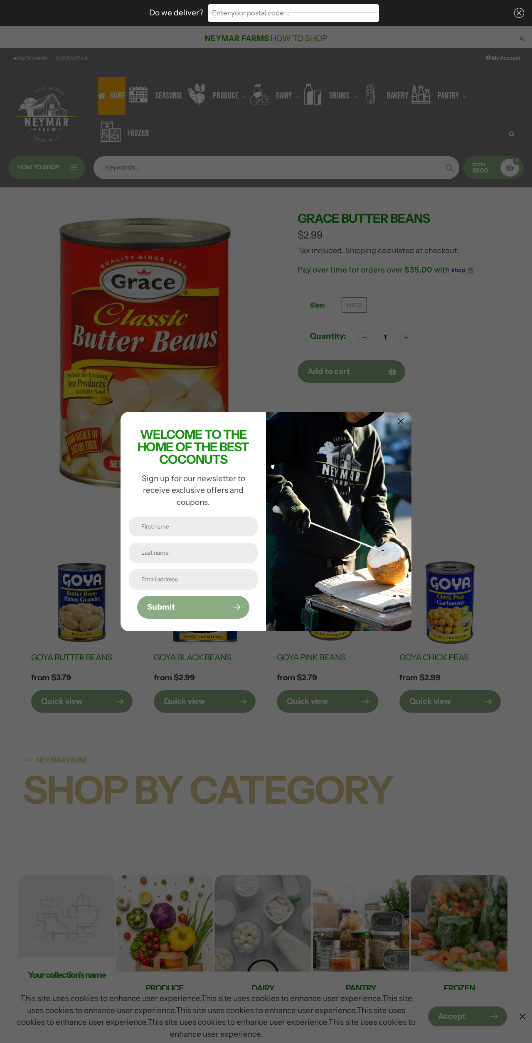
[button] (517, 13)
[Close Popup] (401, 421)
